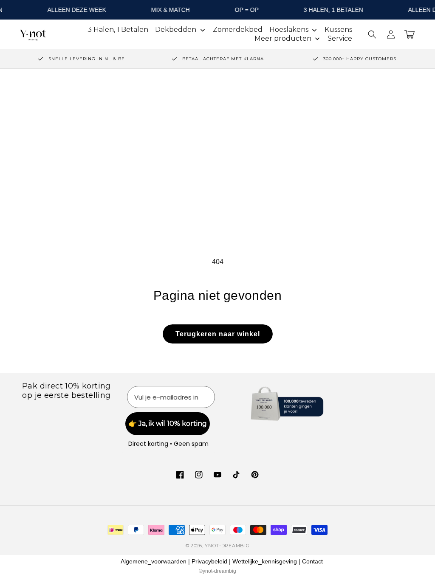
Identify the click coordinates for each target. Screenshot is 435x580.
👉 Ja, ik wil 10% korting (167, 424)
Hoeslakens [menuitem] (288, 29)
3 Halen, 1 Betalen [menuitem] (118, 29)
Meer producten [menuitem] (282, 38)
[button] (372, 34)
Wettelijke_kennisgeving (264, 561)
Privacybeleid (209, 561)
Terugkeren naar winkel (217, 334)
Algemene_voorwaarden (153, 561)
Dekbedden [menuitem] (175, 29)
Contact (312, 561)
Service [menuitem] (340, 38)
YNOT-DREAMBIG (227, 546)
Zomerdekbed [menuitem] (238, 29)
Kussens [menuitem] (338, 29)
